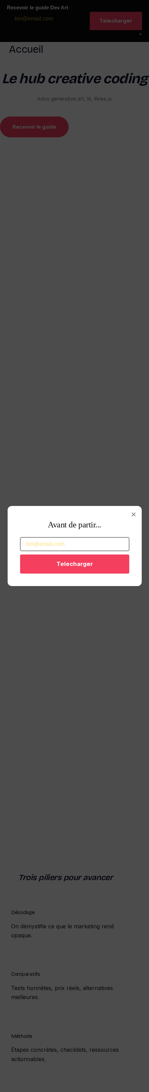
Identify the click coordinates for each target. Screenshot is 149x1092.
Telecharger (74, 563)
